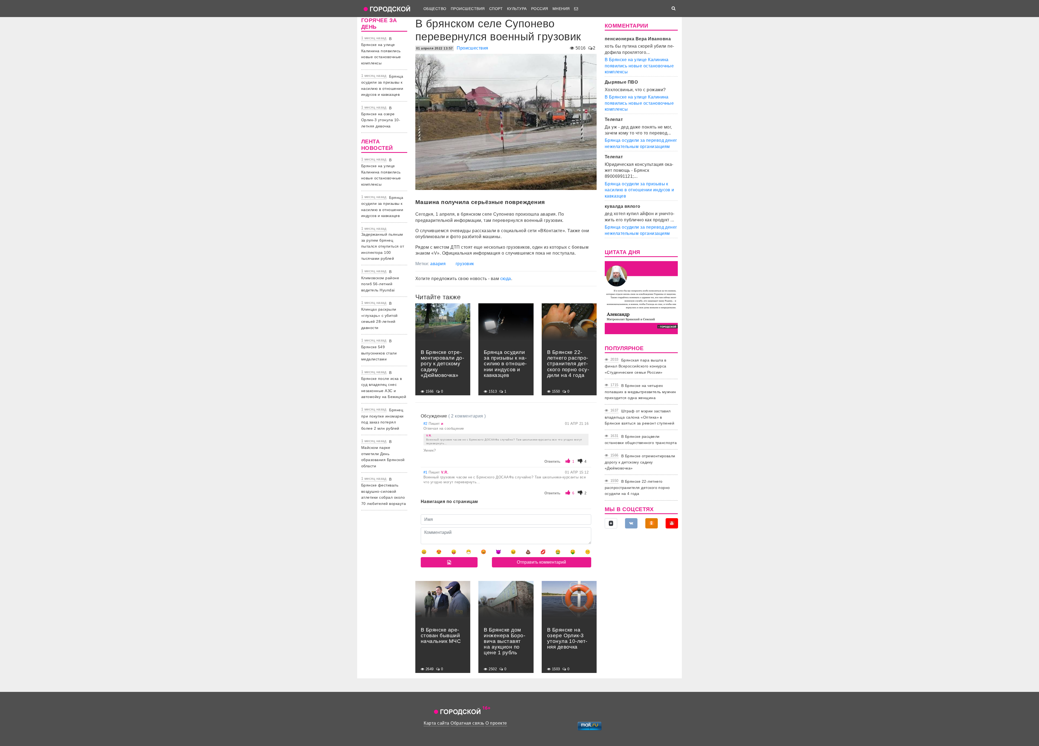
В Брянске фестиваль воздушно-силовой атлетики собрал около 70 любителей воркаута (383, 491)
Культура (517, 8)
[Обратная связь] (576, 9)
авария (438, 263)
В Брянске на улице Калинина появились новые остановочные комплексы (381, 51)
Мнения (561, 8)
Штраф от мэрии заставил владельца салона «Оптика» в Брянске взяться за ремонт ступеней (639, 417)
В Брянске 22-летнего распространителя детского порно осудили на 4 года (637, 487)
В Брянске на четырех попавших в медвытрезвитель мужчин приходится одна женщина (640, 391)
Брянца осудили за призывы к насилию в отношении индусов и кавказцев (639, 190)
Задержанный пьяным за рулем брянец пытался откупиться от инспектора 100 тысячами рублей (382, 246)
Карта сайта (436, 723)
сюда (505, 278)
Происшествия (468, 8)
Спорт (496, 8)
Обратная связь (467, 723)
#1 (426, 472)
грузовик (465, 263)
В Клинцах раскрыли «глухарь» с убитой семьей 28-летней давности (379, 315)
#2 (426, 424)
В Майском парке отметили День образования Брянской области (383, 453)
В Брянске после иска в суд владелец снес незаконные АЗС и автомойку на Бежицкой (383, 384)
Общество (434, 8)
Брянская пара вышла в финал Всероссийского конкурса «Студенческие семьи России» (635, 366)
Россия (539, 8)
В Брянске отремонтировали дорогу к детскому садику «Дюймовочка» (640, 462)
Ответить (552, 461)
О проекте (496, 723)
